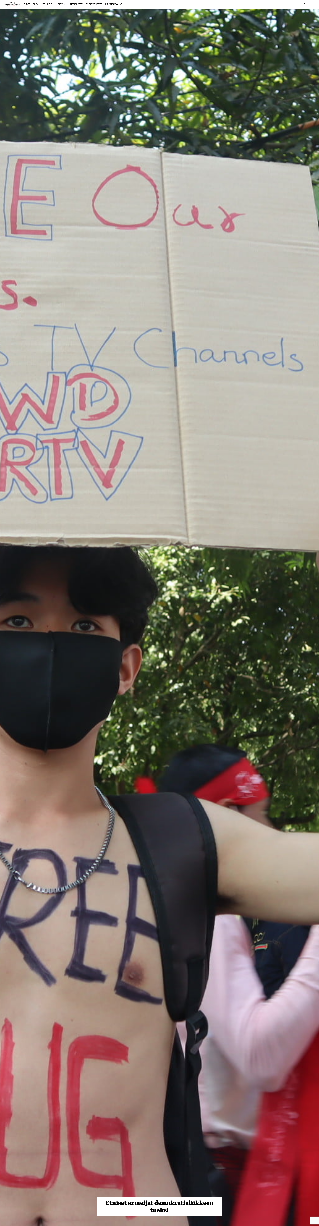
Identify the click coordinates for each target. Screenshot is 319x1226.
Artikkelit (47, 4)
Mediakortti (76, 4)
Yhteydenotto (94, 4)
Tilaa (36, 4)
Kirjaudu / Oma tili (114, 4)
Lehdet (26, 4)
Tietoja (61, 4)
